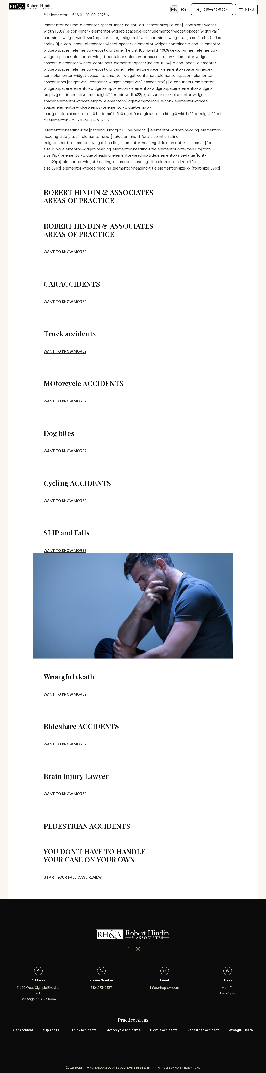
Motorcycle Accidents (123, 1030)
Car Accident (23, 1030)
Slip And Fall (52, 1030)
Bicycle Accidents (163, 1030)
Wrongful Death (241, 1030)
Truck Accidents (83, 1030)
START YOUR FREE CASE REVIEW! (73, 877)
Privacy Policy (191, 1067)
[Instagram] (137, 949)
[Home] (87, 7)
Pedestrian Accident (203, 1030)
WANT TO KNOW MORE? (65, 251)
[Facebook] (128, 949)
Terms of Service (167, 1067)
